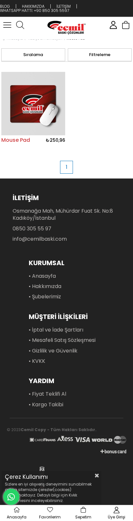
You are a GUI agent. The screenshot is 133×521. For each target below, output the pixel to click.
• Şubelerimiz (45, 296)
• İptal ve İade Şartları (56, 329)
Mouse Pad (15, 140)
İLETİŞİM (63, 6)
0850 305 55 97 (32, 228)
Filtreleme (99, 55)
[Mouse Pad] (33, 103)
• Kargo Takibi (46, 404)
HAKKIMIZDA (33, 6)
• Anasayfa (42, 276)
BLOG (5, 6)
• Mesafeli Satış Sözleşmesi (62, 340)
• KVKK (37, 361)
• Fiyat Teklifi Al (47, 394)
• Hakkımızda (45, 286)
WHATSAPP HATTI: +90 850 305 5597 (34, 10)
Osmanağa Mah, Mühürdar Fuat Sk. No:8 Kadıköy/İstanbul (63, 214)
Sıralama (33, 55)
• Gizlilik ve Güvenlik (53, 350)
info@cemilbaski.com (40, 239)
